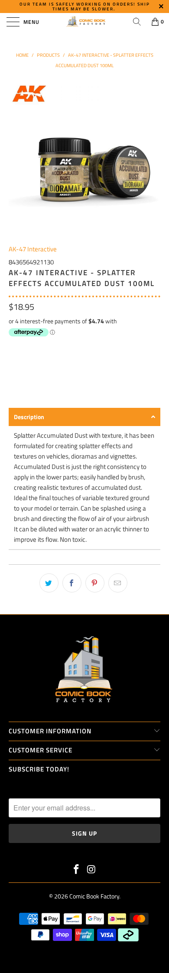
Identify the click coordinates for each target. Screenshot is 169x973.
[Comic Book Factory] (84, 21)
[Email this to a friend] (117, 582)
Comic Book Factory (94, 896)
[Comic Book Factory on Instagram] (91, 870)
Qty (13, 348)
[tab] (84, 417)
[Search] (137, 21)
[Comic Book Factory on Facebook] (76, 870)
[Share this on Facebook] (71, 582)
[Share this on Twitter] (48, 582)
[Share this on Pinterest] (94, 582)
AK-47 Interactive (33, 249)
